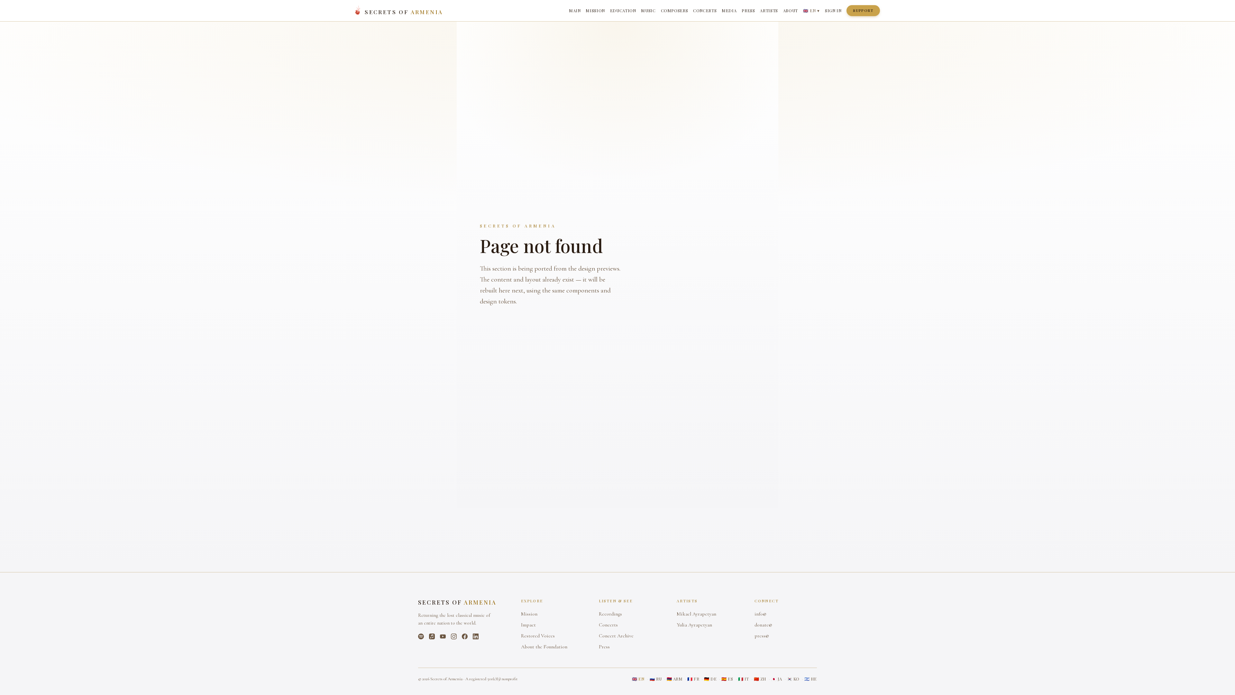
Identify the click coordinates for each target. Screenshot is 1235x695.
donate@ (763, 625)
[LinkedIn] (476, 636)
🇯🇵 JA (776, 678)
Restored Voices (538, 636)
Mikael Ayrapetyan (696, 614)
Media (729, 10)
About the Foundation (544, 647)
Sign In (833, 10)
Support (863, 10)
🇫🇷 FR (693, 678)
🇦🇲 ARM (675, 678)
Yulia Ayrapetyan (694, 625)
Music (648, 10)
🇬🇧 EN (638, 678)
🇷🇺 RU (656, 678)
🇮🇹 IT (743, 678)
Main (575, 10)
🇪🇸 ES (727, 678)
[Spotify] (421, 636)
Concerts (705, 10)
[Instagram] (454, 636)
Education (623, 10)
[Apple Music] (432, 636)
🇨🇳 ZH (760, 678)
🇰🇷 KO (793, 678)
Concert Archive (616, 636)
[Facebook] (465, 636)
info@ (760, 614)
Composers (674, 10)
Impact (528, 625)
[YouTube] (443, 636)
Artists (769, 10)
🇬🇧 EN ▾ (811, 10)
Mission (595, 10)
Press (748, 10)
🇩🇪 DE (710, 678)
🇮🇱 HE (810, 678)
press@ (762, 636)
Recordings (610, 614)
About (790, 10)
